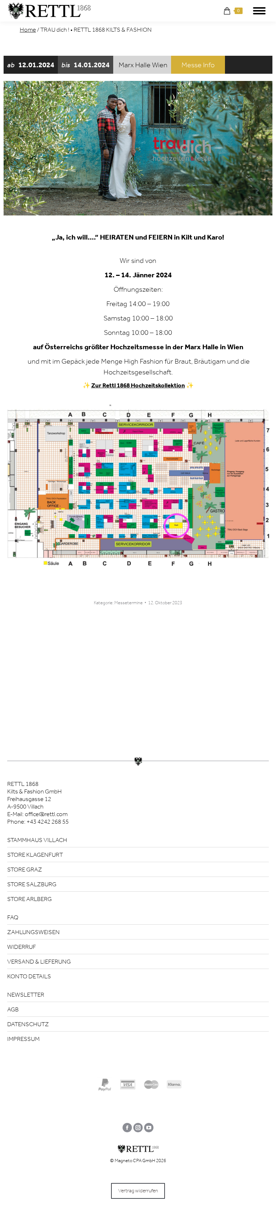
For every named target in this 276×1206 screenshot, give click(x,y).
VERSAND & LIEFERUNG (39, 961)
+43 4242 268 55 (48, 821)
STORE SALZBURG (31, 884)
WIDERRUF (21, 946)
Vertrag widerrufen (138, 1191)
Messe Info (198, 64)
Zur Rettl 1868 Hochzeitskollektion (138, 385)
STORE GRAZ (24, 869)
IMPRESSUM (23, 1038)
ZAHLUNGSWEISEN (33, 932)
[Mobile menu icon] (259, 11)
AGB (13, 1009)
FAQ (12, 917)
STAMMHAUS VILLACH (37, 839)
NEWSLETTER (25, 994)
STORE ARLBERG (29, 898)
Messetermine (128, 602)
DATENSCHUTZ (28, 1024)
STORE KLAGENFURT (35, 854)
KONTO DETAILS (29, 976)
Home (28, 29)
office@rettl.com (46, 814)
